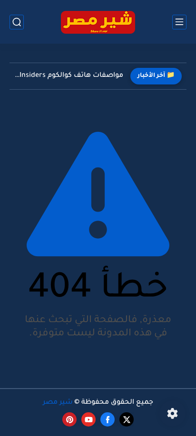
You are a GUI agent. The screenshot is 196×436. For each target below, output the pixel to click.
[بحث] (17, 22)
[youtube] (88, 419)
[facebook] (107, 419)
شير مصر (58, 403)
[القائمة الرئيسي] (179, 22)
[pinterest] (69, 419)
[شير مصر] (98, 22)
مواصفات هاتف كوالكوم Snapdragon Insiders (68, 76)
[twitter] (126, 419)
